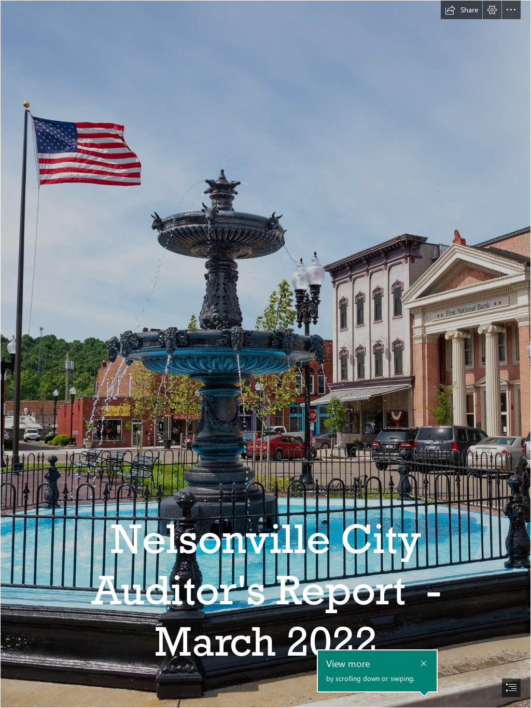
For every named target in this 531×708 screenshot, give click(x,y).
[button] (461, 10)
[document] (265, 354)
